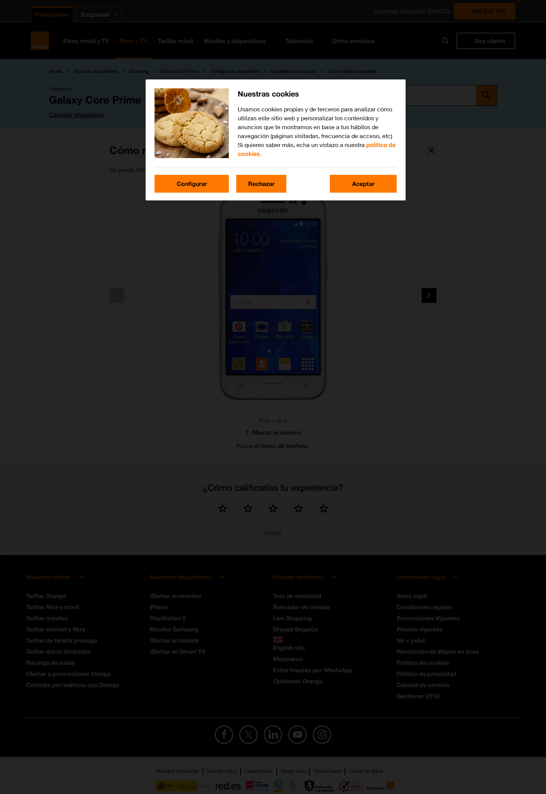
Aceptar (363, 183)
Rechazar (261, 183)
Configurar (192, 183)
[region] (276, 139)
